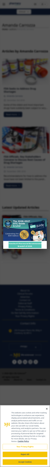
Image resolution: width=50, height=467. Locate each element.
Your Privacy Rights (25, 446)
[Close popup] (43, 222)
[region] (25, 436)
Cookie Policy (23, 441)
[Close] (47, 409)
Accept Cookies (25, 462)
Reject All (25, 454)
